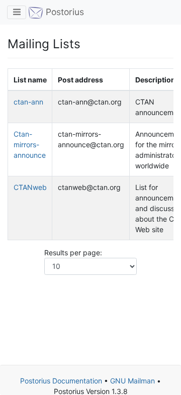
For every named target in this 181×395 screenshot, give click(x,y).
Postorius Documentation (61, 380)
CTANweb (30, 187)
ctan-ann (28, 101)
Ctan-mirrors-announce (30, 144)
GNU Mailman (132, 380)
